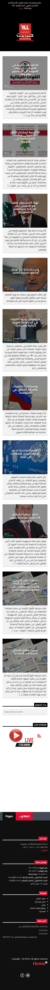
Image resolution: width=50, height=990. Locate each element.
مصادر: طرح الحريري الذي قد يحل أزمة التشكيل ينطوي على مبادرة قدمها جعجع (25, 585)
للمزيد (44, 850)
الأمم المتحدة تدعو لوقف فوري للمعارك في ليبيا (25, 453)
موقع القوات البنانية (37, 908)
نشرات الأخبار (40, 898)
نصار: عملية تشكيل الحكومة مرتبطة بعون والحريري (25, 517)
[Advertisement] (25, 777)
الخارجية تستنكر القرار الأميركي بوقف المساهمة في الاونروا (25, 136)
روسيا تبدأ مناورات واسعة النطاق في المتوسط (25, 389)
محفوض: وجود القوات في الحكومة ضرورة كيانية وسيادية (25, 322)
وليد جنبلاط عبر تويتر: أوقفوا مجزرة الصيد (25, 271)
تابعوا (21, 8)
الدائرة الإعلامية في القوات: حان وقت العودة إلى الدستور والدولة (25, 69)
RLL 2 (7, 85)
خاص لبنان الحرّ (40, 901)
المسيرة (42, 911)
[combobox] (25, 712)
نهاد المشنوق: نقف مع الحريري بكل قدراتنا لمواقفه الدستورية (25, 207)
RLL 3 (7, 152)
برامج (43, 905)
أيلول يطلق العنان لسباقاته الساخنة (25, 652)
